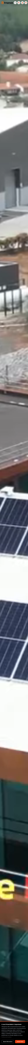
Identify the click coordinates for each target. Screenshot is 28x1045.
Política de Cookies (6, 1037)
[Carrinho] (25, 2)
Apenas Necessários (7, 1041)
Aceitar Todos (20, 1041)
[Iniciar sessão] (22, 2)
